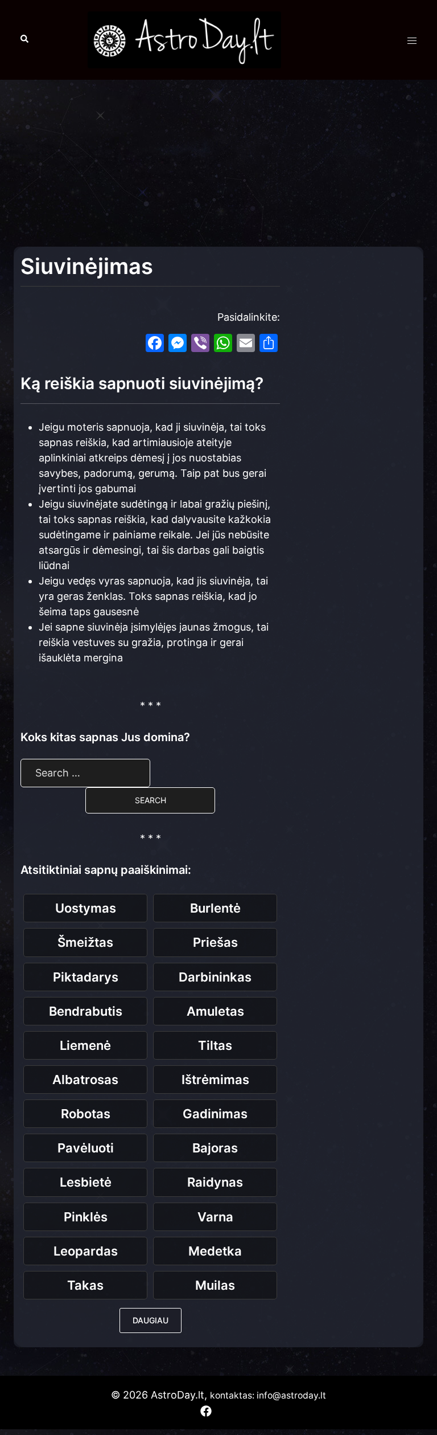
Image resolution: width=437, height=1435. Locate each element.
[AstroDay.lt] (184, 39)
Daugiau (150, 1320)
